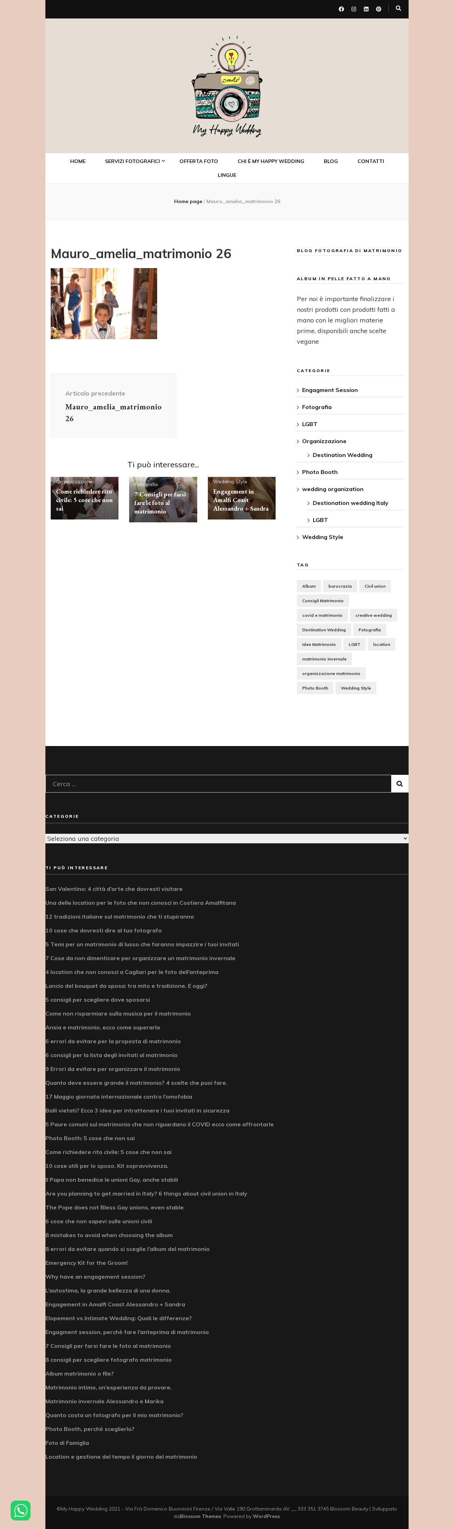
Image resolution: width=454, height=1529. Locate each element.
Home (77, 161)
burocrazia (340, 586)
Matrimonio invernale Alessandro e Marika (104, 1401)
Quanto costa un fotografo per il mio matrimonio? (114, 1415)
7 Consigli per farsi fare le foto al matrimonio (160, 502)
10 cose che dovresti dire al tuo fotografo (103, 930)
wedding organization (333, 489)
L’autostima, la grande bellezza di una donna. (108, 1290)
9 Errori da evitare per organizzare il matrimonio (112, 1068)
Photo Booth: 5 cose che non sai (90, 1138)
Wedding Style (230, 481)
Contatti (371, 161)
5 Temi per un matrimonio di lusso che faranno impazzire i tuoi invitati (142, 944)
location (381, 644)
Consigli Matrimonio (323, 600)
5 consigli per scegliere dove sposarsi (97, 999)
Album (309, 586)
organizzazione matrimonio (331, 673)
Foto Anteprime (133, 196)
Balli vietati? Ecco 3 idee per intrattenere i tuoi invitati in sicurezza (137, 1110)
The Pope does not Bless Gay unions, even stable (114, 1207)
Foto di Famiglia (67, 1442)
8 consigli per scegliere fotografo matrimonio (108, 1359)
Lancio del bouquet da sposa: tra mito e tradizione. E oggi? (126, 985)
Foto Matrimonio (135, 181)
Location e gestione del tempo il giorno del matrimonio (121, 1456)
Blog (331, 161)
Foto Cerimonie (132, 211)
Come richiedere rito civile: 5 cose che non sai (84, 499)
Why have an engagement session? (95, 1276)
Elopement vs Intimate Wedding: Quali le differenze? (118, 1318)
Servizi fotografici (132, 161)
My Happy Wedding (227, 130)
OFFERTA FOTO (198, 161)
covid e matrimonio (322, 615)
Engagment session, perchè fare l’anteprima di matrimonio (127, 1331)
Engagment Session (330, 389)
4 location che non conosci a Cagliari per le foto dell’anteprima (131, 971)
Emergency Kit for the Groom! (86, 1262)
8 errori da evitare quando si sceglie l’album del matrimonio (127, 1248)
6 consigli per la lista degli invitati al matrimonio (111, 1055)
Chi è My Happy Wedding (271, 161)
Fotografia (146, 484)
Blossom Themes (200, 1516)
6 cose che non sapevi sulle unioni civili (98, 1221)
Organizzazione (74, 481)
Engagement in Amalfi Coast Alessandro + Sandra (240, 499)
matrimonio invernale (324, 659)
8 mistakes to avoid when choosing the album (109, 1235)
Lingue (227, 175)
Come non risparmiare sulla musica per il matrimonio (118, 1013)
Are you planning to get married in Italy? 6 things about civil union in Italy (146, 1193)
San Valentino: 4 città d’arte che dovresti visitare (114, 888)
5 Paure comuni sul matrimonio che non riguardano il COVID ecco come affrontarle (159, 1124)
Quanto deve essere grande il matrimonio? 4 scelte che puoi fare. (136, 1082)
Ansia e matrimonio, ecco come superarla (102, 1027)
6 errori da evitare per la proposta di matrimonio (113, 1041)
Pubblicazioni (130, 316)
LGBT (309, 424)
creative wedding (373, 615)
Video (121, 227)
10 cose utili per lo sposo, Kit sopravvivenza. (106, 1165)
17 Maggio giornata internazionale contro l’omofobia (118, 1096)
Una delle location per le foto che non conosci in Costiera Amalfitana (140, 902)
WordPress (266, 1516)
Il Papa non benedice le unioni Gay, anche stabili (111, 1179)
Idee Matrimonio (319, 644)
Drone (121, 258)
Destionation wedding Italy (350, 502)
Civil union (375, 586)
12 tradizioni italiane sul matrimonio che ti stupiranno (119, 916)
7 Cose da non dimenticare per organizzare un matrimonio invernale (140, 958)
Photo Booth (130, 243)
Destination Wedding (342, 454)
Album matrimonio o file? (79, 1373)
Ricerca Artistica (135, 300)
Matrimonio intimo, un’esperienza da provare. (108, 1387)
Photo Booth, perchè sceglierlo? (89, 1428)
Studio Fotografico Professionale (139, 280)
